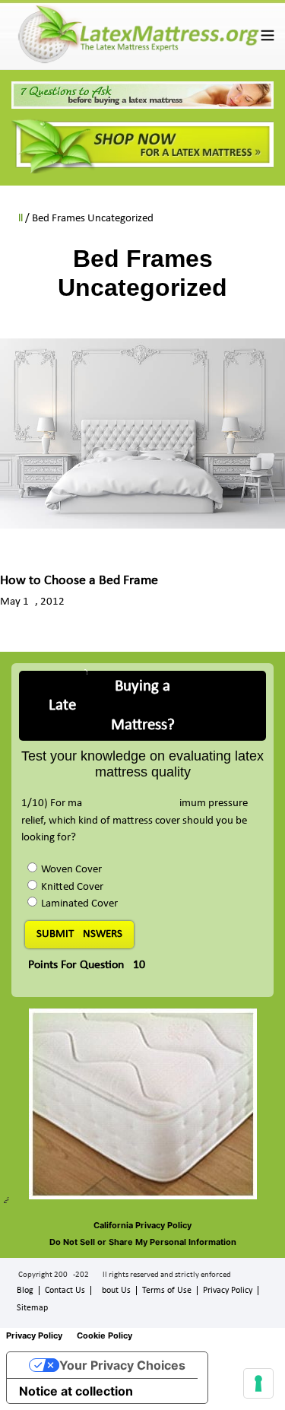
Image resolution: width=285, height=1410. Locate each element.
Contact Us (65, 1290)
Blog (25, 1290)
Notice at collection (76, 1391)
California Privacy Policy (142, 1225)
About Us (114, 1290)
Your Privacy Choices (122, 1365)
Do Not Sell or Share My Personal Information (142, 1242)
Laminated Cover (79, 904)
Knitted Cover (72, 887)
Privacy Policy (227, 1290)
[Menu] (267, 34)
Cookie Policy (104, 1335)
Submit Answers (79, 934)
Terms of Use (167, 1290)
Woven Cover (71, 869)
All (17, 218)
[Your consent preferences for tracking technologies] (258, 1383)
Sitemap (32, 1308)
